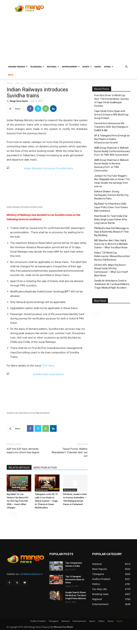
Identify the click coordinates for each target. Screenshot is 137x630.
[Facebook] (30, 108)
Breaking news (42, 490)
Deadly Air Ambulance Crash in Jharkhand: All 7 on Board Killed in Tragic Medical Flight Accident (111, 284)
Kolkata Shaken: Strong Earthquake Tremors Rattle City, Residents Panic (111, 195)
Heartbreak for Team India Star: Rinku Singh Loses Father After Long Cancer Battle (111, 219)
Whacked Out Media (63, 626)
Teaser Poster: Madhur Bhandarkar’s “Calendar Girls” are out (70, 452)
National (52, 66)
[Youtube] (24, 582)
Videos (97, 66)
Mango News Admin (19, 101)
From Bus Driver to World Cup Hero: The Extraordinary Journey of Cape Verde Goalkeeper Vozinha (111, 100)
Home (9, 83)
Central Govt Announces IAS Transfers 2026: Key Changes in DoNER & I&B (111, 127)
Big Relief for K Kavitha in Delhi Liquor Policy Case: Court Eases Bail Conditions (111, 207)
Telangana (36, 66)
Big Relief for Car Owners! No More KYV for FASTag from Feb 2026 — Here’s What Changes (17, 501)
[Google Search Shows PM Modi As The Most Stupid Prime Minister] (56, 595)
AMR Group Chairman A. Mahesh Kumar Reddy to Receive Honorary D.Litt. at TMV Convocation (111, 165)
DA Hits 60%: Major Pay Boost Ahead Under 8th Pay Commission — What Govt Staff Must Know (111, 270)
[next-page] (14, 514)
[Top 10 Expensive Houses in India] (56, 566)
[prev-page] (9, 514)
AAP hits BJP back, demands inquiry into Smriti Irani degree (23, 450)
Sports (85, 66)
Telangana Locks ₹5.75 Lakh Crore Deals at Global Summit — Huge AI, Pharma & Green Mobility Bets (46, 501)
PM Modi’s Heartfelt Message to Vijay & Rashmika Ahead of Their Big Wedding (111, 232)
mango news (13, 490)
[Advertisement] (68, 37)
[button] (126, 66)
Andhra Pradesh (16, 66)
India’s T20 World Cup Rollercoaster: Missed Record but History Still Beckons (112, 256)
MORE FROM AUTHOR (45, 467)
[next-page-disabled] (100, 313)
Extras (107, 66)
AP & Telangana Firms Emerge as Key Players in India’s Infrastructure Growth (112, 139)
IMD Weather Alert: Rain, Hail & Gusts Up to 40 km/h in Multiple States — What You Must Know (111, 244)
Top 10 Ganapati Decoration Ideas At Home (74, 579)
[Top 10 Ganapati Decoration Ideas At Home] (56, 579)
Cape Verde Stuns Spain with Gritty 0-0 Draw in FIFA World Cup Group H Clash (111, 114)
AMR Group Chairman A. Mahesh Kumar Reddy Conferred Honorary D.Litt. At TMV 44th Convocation (112, 151)
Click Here (48, 365)
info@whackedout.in (31, 574)
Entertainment (69, 66)
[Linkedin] (53, 108)
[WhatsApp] (45, 108)
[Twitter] (38, 108)
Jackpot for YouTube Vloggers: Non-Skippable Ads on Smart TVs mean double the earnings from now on (112, 181)
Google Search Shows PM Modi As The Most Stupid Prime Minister (75, 595)
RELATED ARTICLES (19, 467)
